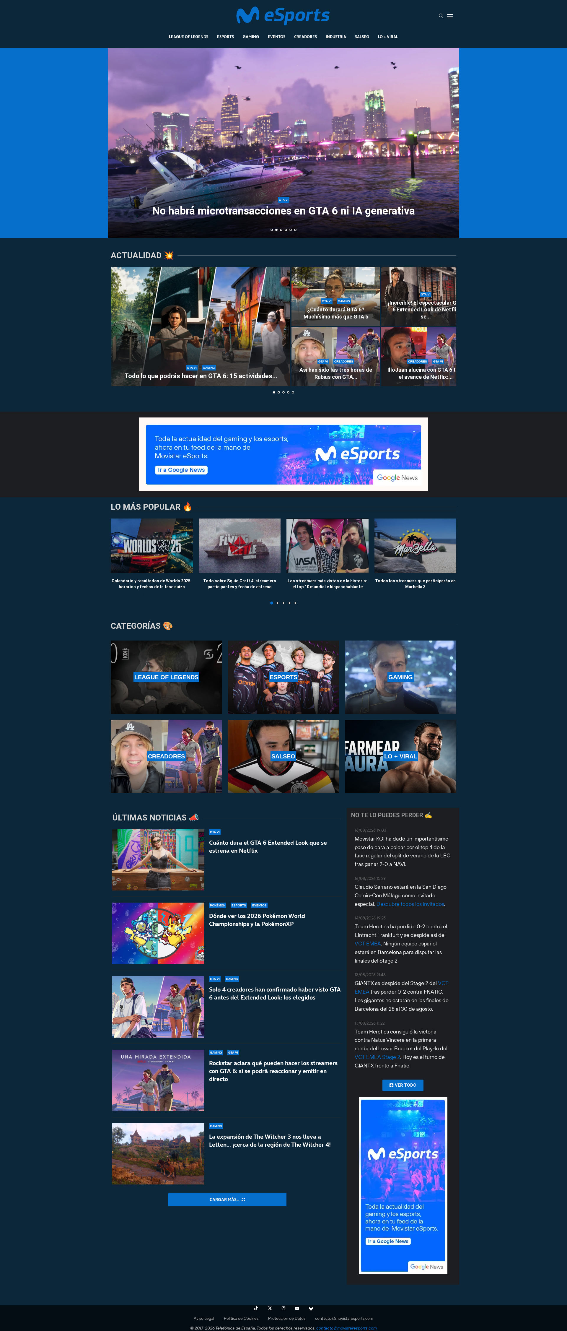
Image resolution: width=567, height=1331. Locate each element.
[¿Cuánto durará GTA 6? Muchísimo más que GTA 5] (335, 296)
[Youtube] (297, 1308)
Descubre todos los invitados (410, 904)
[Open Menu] (450, 16)
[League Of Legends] (166, 677)
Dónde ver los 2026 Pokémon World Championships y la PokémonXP (257, 920)
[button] (119, 143)
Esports (225, 36)
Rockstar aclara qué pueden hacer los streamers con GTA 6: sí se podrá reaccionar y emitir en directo (273, 1071)
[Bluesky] (311, 1308)
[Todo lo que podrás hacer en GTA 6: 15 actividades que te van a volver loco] (200, 326)
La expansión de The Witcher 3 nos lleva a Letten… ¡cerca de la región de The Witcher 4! (270, 1140)
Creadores (305, 36)
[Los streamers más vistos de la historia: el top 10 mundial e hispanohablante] (327, 546)
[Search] (441, 16)
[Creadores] (166, 756)
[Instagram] (283, 1308)
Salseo (362, 36)
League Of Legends (188, 36)
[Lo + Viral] (400, 756)
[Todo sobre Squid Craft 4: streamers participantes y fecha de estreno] (240, 546)
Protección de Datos (286, 1318)
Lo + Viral (388, 36)
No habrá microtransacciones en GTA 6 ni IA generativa (283, 211)
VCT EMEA (368, 943)
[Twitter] (270, 1308)
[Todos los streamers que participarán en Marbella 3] (415, 546)
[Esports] (283, 677)
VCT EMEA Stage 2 (377, 1057)
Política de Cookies (241, 1318)
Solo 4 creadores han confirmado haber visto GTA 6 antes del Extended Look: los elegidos (275, 993)
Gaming (251, 36)
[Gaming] (400, 677)
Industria (336, 36)
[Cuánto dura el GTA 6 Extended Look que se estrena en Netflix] (158, 860)
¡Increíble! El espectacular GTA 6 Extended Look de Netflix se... (425, 310)
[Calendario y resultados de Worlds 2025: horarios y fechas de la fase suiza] (152, 546)
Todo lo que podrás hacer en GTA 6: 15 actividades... (201, 376)
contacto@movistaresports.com (344, 1318)
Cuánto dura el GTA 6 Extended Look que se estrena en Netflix (268, 846)
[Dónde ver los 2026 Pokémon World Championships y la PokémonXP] (158, 933)
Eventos (276, 36)
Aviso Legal (204, 1318)
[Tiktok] (256, 1308)
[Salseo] (283, 756)
